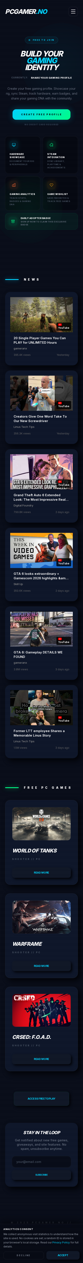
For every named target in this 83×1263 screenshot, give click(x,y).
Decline (24, 1255)
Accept (63, 1255)
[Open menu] (73, 11)
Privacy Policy (61, 1242)
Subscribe (41, 1175)
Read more (41, 872)
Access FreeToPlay (41, 1098)
